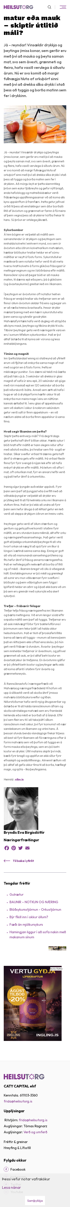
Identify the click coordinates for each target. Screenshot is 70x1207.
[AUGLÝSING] (33, 1002)
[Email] (27, 848)
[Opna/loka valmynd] (63, 7)
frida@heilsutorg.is (18, 1101)
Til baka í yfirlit (23, 861)
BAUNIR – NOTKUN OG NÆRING (34, 902)
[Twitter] (21, 848)
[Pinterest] (14, 848)
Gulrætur (17, 894)
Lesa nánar (11, 1187)
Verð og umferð (35, 1132)
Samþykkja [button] (35, 1200)
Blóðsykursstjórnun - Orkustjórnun (35, 909)
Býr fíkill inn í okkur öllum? (29, 917)
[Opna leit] (51, 7)
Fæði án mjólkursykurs (26, 924)
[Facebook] (7, 848)
